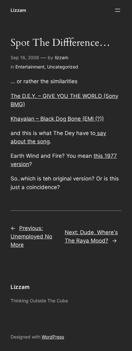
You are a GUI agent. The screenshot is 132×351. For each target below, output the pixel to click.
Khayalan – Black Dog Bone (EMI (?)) (57, 119)
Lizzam (18, 10)
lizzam (61, 57)
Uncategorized (62, 66)
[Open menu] (117, 10)
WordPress (53, 336)
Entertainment (30, 66)
